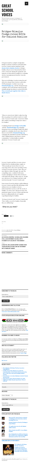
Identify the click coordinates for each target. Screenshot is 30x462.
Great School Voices (7, 10)
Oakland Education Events (10, 440)
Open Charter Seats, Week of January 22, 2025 (14, 378)
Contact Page (23, 353)
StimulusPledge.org (7, 85)
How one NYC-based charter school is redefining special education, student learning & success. (18, 419)
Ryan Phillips (17, 230)
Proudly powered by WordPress (9, 459)
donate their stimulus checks (10, 68)
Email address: (5, 294)
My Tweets (4, 360)
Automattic (4, 460)
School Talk (9, 231)
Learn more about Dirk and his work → (11, 311)
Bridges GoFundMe (20, 125)
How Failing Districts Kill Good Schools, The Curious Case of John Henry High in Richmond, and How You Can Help (18, 435)
